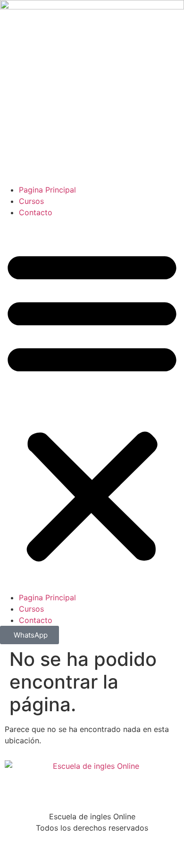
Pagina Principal (47, 189)
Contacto (35, 212)
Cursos (31, 201)
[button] (92, 405)
